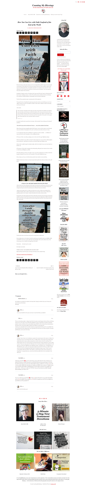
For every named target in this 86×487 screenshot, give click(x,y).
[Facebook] (78, 2)
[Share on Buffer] (32, 33)
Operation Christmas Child (25, 474)
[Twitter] (80, 2)
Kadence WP (53, 484)
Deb (21, 310)
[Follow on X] (61, 96)
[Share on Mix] (34, 33)
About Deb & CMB (31, 14)
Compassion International (61, 474)
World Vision (43, 474)
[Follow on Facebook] (58, 96)
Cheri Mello (20, 358)
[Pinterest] (82, 2)
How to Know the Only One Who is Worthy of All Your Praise (24, 268)
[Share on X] (20, 33)
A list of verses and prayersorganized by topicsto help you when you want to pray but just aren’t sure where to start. (64, 182)
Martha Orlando (21, 298)
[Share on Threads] (37, 33)
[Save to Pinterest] (23, 33)
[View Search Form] (76, 2)
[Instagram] (84, 2)
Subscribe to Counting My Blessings (43, 14)
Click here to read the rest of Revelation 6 (24, 254)
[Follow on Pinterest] (65, 96)
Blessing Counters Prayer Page (56, 14)
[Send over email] (26, 33)
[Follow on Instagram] (68, 96)
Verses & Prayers (61, 424)
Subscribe (60, 54)
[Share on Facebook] (18, 33)
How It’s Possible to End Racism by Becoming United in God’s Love (45, 268)
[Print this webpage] (29, 33)
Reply (52, 298)
